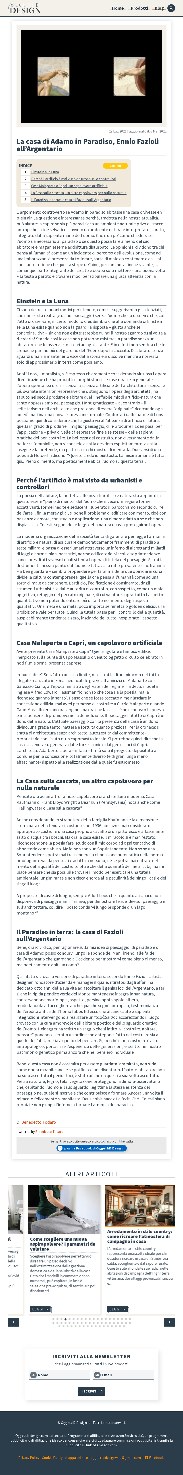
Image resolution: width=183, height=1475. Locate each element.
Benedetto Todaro (38, 1122)
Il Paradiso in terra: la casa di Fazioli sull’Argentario (71, 199)
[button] (13, 1322)
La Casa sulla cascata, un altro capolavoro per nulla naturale (79, 192)
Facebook (156, 1457)
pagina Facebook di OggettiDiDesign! (94, 1148)
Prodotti (139, 8)
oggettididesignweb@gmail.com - (117, 1457)
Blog (159, 8)
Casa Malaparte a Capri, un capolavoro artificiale (69, 185)
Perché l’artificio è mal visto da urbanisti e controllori (73, 178)
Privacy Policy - (30, 1457)
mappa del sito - (78, 1457)
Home (118, 8)
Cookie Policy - (53, 1457)
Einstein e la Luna (45, 171)
